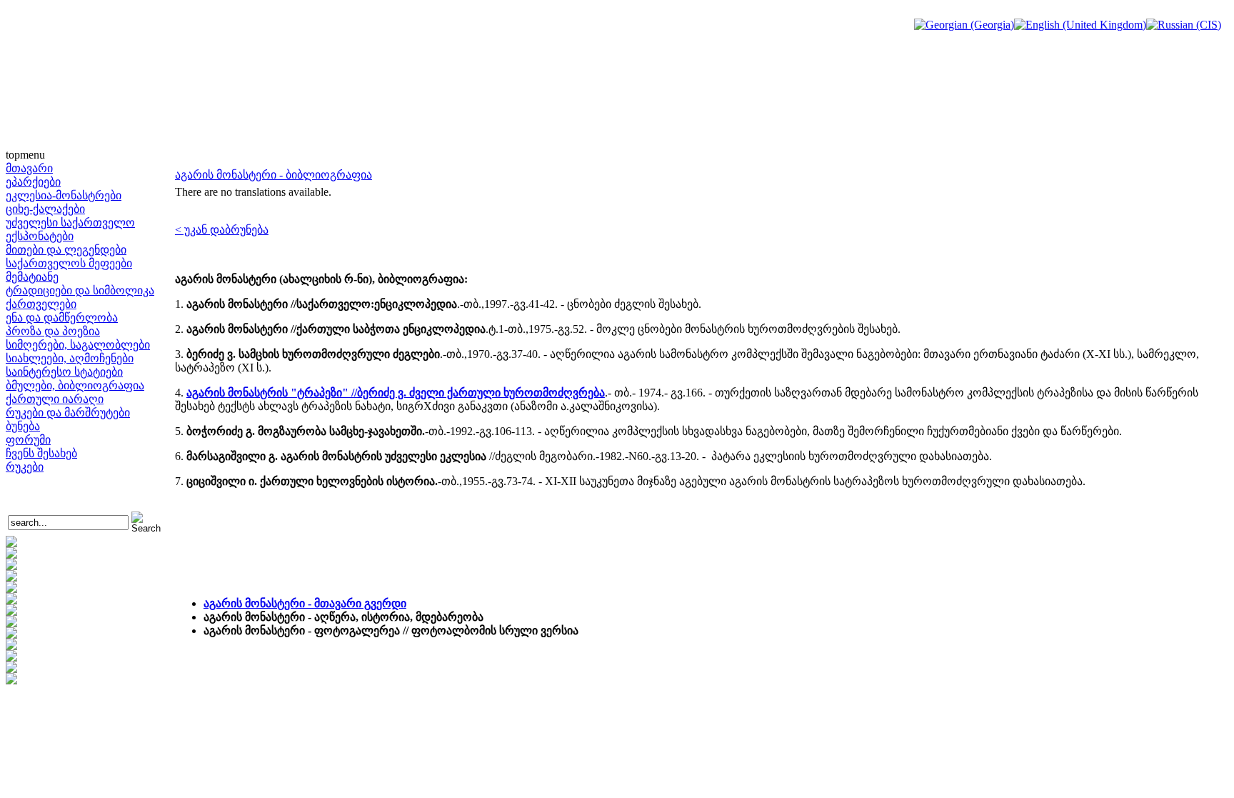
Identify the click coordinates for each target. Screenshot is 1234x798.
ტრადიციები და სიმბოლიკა (80, 290)
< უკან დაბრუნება (222, 230)
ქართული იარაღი (55, 399)
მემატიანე (32, 277)
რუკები (25, 467)
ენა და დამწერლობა (62, 317)
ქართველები (41, 304)
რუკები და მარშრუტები (68, 413)
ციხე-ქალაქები (45, 209)
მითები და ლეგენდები (66, 250)
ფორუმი (28, 440)
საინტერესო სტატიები (64, 372)
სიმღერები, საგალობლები (78, 345)
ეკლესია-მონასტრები (63, 195)
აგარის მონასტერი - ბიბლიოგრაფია (273, 175)
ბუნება (23, 426)
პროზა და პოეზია (53, 331)
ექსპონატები (40, 236)
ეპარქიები (33, 182)
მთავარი (29, 168)
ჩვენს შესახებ (41, 453)
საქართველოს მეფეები (69, 263)
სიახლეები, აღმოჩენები (70, 358)
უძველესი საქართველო (70, 222)
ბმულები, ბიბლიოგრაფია (75, 385)
